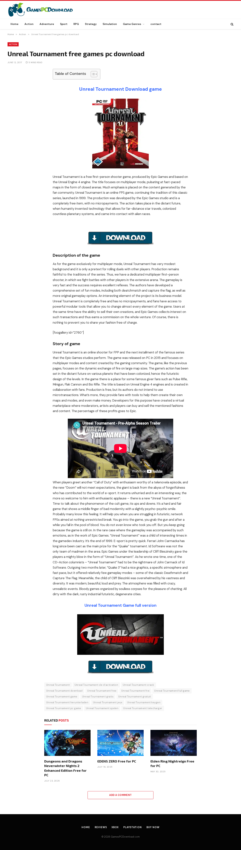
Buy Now (152, 827)
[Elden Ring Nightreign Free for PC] (173, 743)
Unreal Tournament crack (138, 684)
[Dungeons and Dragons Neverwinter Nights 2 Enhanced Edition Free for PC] (67, 743)
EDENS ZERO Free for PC (116, 761)
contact (155, 24)
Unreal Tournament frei (135, 690)
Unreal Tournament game (61, 696)
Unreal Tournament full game (172, 690)
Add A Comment (120, 795)
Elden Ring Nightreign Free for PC (172, 763)
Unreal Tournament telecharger (142, 708)
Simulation (110, 24)
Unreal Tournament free (102, 690)
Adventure (47, 24)
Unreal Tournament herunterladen (67, 702)
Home (14, 24)
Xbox (115, 827)
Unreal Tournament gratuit (134, 696)
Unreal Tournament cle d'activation (96, 684)
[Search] (231, 24)
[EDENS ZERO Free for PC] (120, 743)
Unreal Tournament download (64, 690)
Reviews (101, 827)
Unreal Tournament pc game (63, 708)
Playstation (132, 827)
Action (29, 24)
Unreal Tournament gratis (98, 696)
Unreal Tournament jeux (107, 702)
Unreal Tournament (58, 684)
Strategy (91, 24)
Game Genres (132, 24)
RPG (76, 24)
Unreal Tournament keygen (143, 702)
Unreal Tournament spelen (102, 708)
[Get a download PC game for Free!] (44, 9)
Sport (63, 24)
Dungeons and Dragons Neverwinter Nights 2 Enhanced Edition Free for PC (65, 768)
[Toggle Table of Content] (92, 74)
